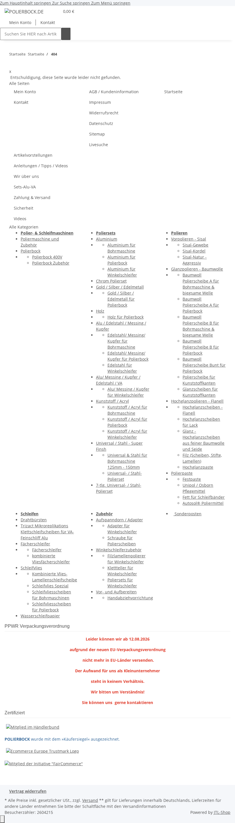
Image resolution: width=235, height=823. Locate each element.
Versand (90, 800)
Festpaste (192, 479)
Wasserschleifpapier (40, 616)
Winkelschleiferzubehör (119, 549)
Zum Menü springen (110, 3)
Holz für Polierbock (125, 317)
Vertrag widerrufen (27, 791)
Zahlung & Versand (32, 197)
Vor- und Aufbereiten (116, 592)
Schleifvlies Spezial (50, 586)
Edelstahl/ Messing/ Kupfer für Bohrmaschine (126, 341)
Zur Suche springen (71, 3)
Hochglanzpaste (198, 467)
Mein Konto (20, 22)
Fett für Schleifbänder (204, 497)
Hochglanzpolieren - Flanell (197, 401)
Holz (100, 311)
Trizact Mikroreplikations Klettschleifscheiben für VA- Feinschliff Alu (47, 531)
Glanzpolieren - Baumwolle (197, 269)
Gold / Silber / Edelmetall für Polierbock (121, 299)
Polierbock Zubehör (50, 263)
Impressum (100, 102)
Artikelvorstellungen (33, 155)
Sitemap (97, 134)
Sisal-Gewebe (195, 245)
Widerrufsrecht (103, 113)
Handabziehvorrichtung (130, 598)
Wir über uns (26, 176)
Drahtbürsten (34, 519)
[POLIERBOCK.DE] (24, 11)
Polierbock (30, 251)
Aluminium (106, 239)
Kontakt (47, 22)
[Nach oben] (2, 819)
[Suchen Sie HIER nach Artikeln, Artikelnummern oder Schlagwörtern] (65, 34)
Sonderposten (187, 513)
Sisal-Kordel (194, 251)
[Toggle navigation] (12, 12)
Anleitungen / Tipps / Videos (41, 165)
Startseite (173, 91)
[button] (52, 11)
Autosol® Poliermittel (203, 503)
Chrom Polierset (111, 281)
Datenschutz (101, 123)
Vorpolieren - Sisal (188, 239)
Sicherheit (23, 208)
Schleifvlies (31, 567)
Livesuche (98, 144)
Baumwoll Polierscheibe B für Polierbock (201, 347)
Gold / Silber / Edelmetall (120, 287)
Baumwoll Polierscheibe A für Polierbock (201, 305)
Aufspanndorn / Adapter (119, 519)
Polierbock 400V (47, 257)
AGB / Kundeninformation (114, 91)
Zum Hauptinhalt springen (26, 3)
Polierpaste (182, 473)
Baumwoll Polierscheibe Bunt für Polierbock (204, 365)
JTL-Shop (222, 812)
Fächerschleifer (35, 543)
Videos (20, 218)
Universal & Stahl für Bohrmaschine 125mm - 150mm (127, 461)
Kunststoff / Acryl (112, 401)
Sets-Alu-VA (25, 187)
